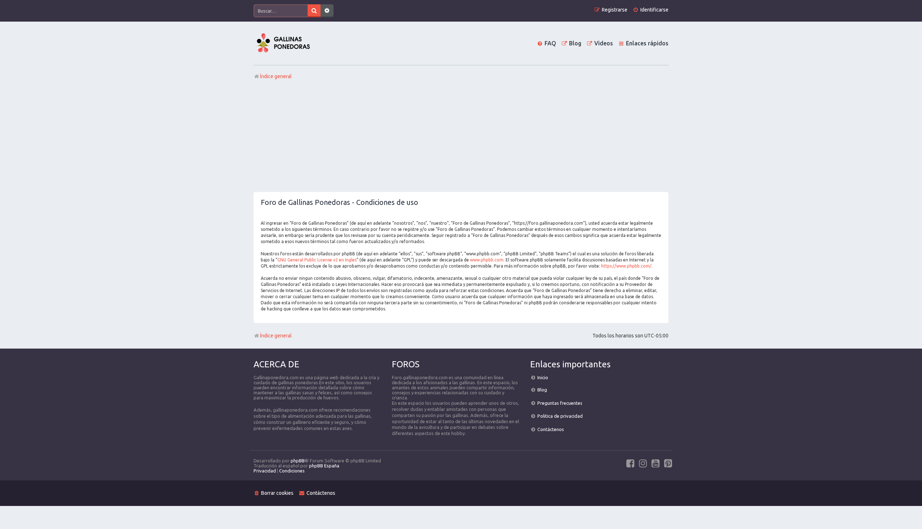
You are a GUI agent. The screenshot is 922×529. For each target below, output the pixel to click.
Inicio (542, 377)
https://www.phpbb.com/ (626, 266)
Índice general (276, 336)
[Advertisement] (461, 138)
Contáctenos (550, 429)
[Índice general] (283, 43)
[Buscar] (314, 10)
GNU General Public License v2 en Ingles (317, 259)
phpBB (298, 460)
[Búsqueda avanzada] (327, 10)
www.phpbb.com (486, 259)
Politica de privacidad (560, 415)
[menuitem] (650, 9)
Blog (542, 389)
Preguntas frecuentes (559, 402)
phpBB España (324, 465)
